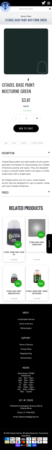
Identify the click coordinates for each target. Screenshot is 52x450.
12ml (6, 142)
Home (23, 16)
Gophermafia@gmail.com (28, 417)
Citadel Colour (37, 142)
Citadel (24, 142)
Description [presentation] (8, 153)
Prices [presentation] (5, 192)
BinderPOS (26, 436)
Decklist (49, 243)
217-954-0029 (29, 413)
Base (14, 142)
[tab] (26, 154)
